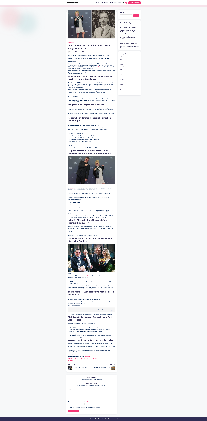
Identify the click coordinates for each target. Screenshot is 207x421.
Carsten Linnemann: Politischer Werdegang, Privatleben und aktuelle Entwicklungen (129, 32)
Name (69, 401)
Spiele (121, 87)
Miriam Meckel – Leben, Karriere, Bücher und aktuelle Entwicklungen (128, 42)
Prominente (71, 42)
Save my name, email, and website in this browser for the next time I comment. (85, 407)
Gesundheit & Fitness (124, 66)
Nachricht (122, 79)
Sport (121, 89)
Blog (121, 59)
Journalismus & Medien (125, 71)
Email (86, 401)
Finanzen (122, 61)
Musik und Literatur (98, 66)
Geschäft (122, 64)
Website (102, 401)
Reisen (121, 84)
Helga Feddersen (73, 188)
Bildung (121, 56)
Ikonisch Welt (72, 3)
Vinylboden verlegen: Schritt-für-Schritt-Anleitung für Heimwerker (128, 26)
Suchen (122, 12)
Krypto (121, 74)
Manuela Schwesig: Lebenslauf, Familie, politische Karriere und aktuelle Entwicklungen (129, 37)
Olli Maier (89, 275)
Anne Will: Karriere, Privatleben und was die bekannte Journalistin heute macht (129, 47)
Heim (121, 69)
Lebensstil (122, 77)
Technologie (122, 92)
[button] (134, 2)
